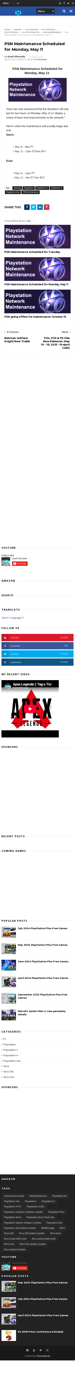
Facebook (39, 646)
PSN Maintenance (52, 32)
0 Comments (40, 59)
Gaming (17, 29)
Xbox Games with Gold (44, 1238)
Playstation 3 (48, 29)
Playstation (31, 29)
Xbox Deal (55, 1233)
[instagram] (73, 3)
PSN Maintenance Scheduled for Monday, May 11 (36, 284)
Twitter (39, 654)
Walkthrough (47, 1228)
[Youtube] (60, 3)
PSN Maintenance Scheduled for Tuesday (32, 252)
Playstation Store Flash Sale (40, 1217)
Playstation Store (12, 1217)
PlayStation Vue (12, 1201)
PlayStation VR (59, 1195)
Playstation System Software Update (22, 1222)
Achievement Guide (14, 1195)
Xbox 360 (8, 1071)
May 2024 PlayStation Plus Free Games (43, 944)
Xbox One (8, 1077)
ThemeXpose (43, 1356)
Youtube (39, 637)
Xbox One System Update (32, 1244)
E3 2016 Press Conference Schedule (40, 1331)
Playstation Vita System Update (20, 1228)
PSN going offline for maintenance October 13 (35, 316)
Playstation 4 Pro (12, 1206)
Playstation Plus (56, 1212)
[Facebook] (64, 3)
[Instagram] (47, 1350)
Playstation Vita (30, 32)
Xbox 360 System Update (32, 1233)
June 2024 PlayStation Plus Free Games (43, 961)
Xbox (6, 1066)
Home (7, 29)
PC (4, 1039)
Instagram (39, 662)
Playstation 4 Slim (35, 1206)
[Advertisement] (37, 790)
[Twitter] (68, 3)
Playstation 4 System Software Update (23, 1212)
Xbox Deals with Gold (15, 1238)
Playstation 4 (11, 32)
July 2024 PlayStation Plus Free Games (42, 928)
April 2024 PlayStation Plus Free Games (43, 977)
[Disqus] (37, 399)
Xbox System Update (14, 1249)
